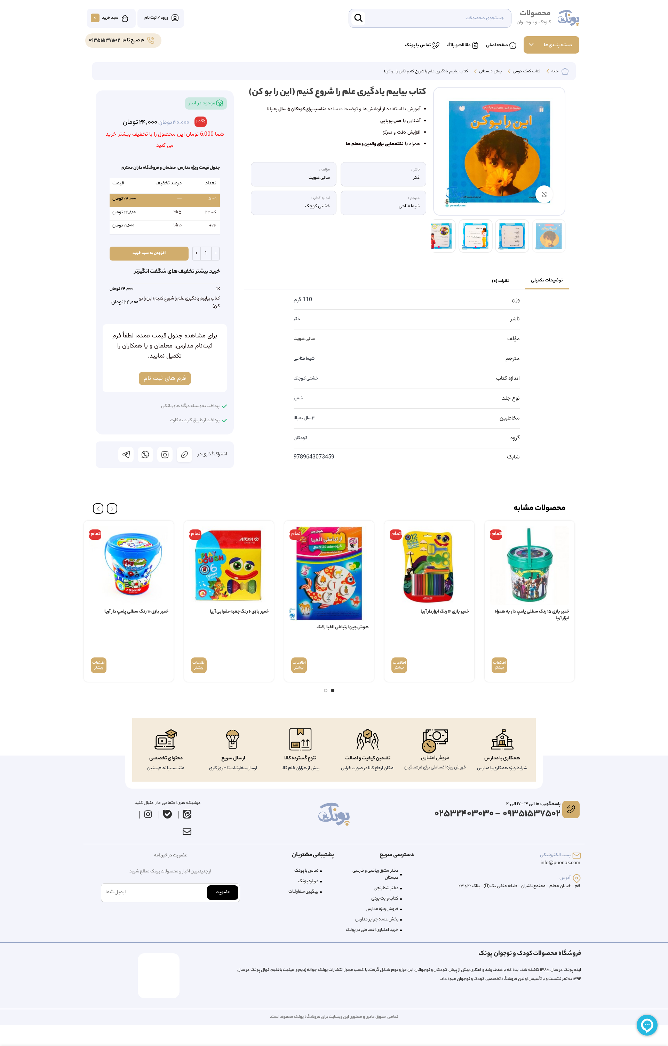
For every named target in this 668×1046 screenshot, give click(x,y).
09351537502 (104, 41)
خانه (554, 71)
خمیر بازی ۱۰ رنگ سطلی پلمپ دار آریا (136, 611)
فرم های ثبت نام (165, 378)
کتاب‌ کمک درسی (526, 71)
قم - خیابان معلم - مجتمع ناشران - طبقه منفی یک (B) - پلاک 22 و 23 (519, 886)
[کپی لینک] (184, 454)
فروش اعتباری (435, 758)
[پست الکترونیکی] (576, 855)
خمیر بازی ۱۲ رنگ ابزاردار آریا (445, 611)
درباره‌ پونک (308, 881)
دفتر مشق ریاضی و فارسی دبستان (375, 874)
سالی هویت (304, 339)
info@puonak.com (560, 863)
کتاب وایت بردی (384, 898)
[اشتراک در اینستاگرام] (165, 454)
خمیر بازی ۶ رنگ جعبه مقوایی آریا (239, 611)
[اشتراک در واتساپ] (145, 454)
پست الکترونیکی (555, 855)
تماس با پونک (306, 871)
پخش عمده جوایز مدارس (376, 919)
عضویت (223, 892)
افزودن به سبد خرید (149, 253)
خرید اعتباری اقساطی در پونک (372, 930)
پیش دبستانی (490, 71)
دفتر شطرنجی (386, 888)
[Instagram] (148, 814)
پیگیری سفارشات (303, 891)
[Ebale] (167, 814)
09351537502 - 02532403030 (497, 814)
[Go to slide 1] (332, 690)
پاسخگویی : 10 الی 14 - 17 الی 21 (533, 804)
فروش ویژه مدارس (382, 909)
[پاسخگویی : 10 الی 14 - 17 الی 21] (571, 809)
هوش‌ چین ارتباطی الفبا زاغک (343, 627)
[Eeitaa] (187, 814)
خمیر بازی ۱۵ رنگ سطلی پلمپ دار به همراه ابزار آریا (532, 615)
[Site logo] (568, 18)
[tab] (547, 281)
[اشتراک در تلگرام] (126, 454)
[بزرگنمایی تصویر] (544, 194)
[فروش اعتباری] (435, 741)
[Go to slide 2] (325, 690)
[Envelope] (187, 831)
